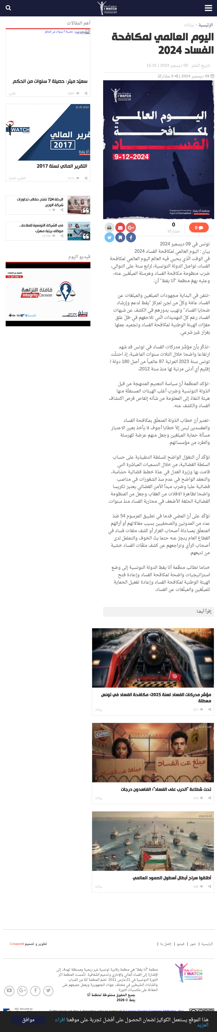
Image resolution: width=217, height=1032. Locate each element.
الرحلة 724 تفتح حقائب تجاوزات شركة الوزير (40, 202)
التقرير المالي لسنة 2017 (62, 166)
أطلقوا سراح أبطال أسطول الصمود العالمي (172, 878)
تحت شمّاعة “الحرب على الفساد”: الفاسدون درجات (166, 790)
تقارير (12, 93)
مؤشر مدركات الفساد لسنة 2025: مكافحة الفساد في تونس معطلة (156, 698)
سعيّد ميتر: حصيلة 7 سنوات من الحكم (50, 81)
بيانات (98, 710)
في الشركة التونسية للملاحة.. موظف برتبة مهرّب (41, 228)
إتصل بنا (165, 944)
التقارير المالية (17, 178)
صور (193, 944)
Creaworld (17, 944)
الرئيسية (206, 25)
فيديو (180, 944)
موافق (28, 1020)
